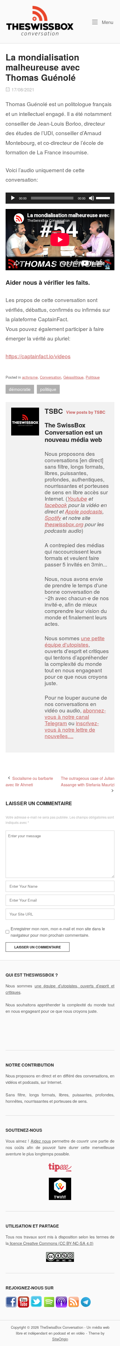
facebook (56, 504)
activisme (30, 377)
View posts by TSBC (85, 412)
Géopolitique (73, 377)
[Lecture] (13, 198)
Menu (106, 21)
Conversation (50, 377)
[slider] (104, 198)
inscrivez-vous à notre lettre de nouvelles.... (72, 729)
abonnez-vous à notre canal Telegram (75, 716)
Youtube (77, 498)
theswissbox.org (64, 524)
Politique (93, 377)
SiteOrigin (60, 1339)
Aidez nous (41, 1141)
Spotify (53, 517)
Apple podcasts (83, 511)
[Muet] (91, 198)
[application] (60, 198)
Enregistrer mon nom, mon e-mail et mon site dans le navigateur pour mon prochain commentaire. (58, 932)
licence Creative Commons (51, 1243)
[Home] (40, 20)
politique (48, 389)
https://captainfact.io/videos (38, 356)
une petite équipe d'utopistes (75, 641)
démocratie (20, 389)
